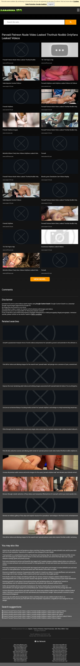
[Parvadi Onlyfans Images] (21, 127)
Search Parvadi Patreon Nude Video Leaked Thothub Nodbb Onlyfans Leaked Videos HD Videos (33, 614)
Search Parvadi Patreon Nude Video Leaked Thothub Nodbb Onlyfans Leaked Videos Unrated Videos (34, 611)
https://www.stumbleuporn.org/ (59, 661)
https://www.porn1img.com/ (60, 655)
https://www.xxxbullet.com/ (20, 655)
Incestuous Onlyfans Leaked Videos (52, 247)
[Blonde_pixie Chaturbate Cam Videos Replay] (59, 173)
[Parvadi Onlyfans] (21, 103)
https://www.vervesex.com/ (20, 654)
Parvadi (43, 153)
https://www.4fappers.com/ (20, 644)
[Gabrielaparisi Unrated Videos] (21, 80)
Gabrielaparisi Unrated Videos (12, 83)
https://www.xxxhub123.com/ (20, 657)
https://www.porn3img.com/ (60, 658)
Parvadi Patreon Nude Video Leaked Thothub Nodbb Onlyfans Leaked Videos (27, 176)
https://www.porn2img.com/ (60, 657)
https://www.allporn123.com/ (60, 653)
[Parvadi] (59, 150)
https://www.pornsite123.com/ (20, 651)
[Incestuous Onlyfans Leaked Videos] (59, 243)
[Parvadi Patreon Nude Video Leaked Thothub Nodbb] (21, 57)
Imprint (30, 629)
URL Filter (58, 629)
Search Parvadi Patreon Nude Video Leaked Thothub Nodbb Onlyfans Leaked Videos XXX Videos (33, 613)
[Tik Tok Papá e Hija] (21, 243)
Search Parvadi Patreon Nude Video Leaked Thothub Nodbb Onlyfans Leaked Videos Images (32, 618)
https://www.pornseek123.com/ (59, 648)
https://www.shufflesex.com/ (20, 653)
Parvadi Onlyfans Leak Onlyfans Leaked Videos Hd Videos (59, 83)
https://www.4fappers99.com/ (20, 646)
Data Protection (49, 629)
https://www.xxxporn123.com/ (20, 658)
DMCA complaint (36, 314)
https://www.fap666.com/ (20, 650)
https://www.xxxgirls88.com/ (60, 644)
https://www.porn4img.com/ (59, 659)
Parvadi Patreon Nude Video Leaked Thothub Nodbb (19, 60)
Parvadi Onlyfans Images (10, 130)
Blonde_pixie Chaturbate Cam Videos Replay (55, 176)
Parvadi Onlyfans (8, 106)
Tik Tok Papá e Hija (9, 247)
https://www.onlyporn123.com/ (59, 654)
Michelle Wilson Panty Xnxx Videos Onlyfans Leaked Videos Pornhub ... (24, 153)
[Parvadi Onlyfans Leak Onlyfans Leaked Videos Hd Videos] (59, 80)
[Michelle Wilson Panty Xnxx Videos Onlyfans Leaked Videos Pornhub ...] (21, 150)
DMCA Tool (64, 629)
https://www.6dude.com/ (20, 648)
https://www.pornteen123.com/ (59, 651)
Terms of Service (38, 629)
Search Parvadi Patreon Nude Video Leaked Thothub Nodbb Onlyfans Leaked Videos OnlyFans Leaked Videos (37, 616)
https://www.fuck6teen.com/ (60, 647)
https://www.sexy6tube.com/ (60, 646)
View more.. (40, 279)
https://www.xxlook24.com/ (20, 661)
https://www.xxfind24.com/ (20, 659)
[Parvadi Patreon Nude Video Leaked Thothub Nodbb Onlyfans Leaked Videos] (21, 173)
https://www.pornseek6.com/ (60, 650)
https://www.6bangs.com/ (20, 647)
